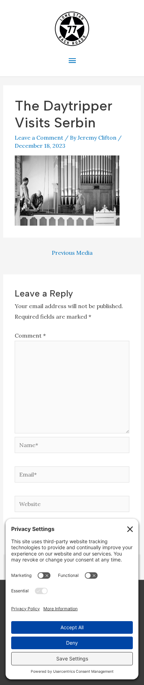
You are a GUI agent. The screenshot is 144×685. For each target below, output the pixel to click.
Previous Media (72, 252)
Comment (30, 335)
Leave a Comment (39, 137)
